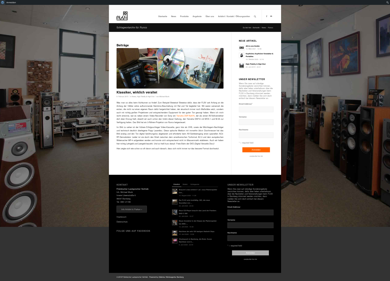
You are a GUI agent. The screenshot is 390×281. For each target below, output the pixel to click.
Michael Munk (164, 96)
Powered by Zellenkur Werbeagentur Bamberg (166, 277)
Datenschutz (122, 221)
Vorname (243, 117)
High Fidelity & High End (145, 96)
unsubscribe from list (256, 156)
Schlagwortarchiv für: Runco (132, 27)
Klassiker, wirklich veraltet (137, 92)
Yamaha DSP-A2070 (185, 115)
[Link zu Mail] (271, 16)
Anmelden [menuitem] (11, 2)
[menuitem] (2, 2)
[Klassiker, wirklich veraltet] (170, 68)
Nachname (243, 129)
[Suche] (255, 16)
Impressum (121, 216)
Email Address (245, 103)
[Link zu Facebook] (266, 16)
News (134, 96)
